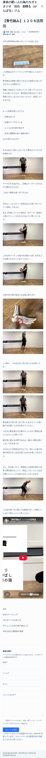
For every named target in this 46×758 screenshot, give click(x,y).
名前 (5, 662)
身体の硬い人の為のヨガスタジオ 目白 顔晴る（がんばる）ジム (20, 6)
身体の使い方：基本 (9, 34)
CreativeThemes (9, 755)
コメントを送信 (11, 730)
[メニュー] (42, 6)
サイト (5, 684)
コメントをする (9, 695)
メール (6, 673)
